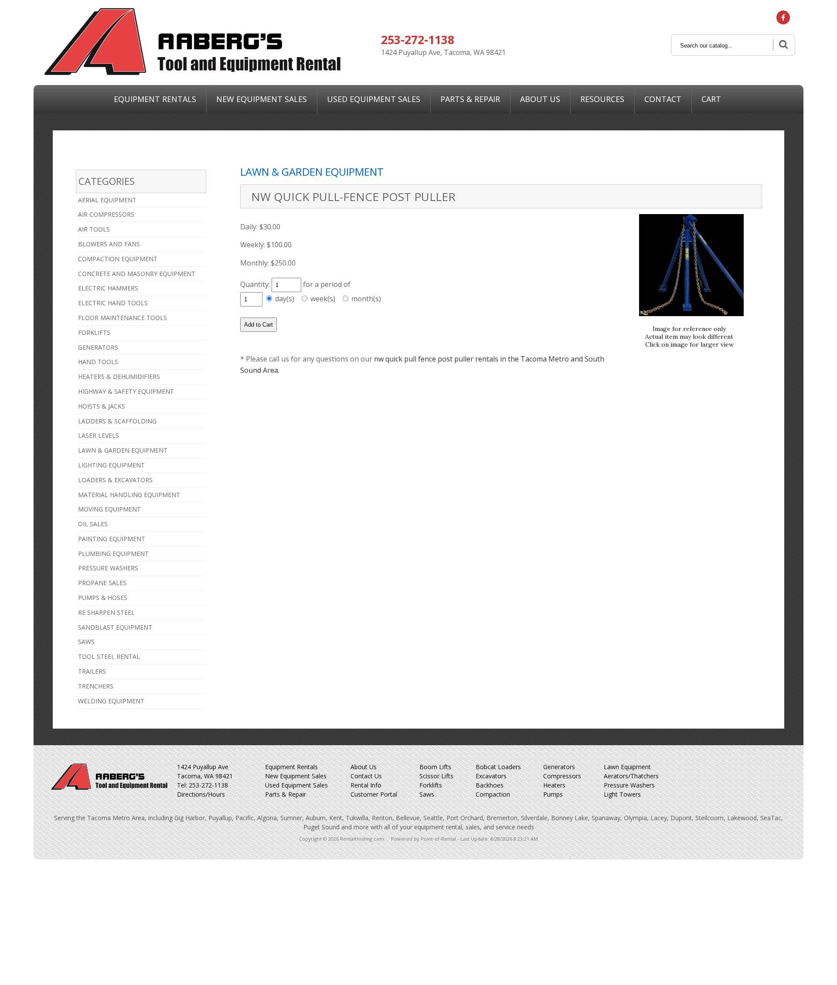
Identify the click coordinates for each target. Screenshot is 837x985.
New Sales (261, 99)
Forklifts (430, 785)
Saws (426, 794)
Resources (602, 99)
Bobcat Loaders (498, 767)
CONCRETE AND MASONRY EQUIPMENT (136, 273)
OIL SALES (93, 524)
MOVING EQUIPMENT (109, 509)
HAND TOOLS (98, 362)
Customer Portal (373, 794)
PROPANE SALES (102, 583)
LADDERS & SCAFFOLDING (117, 421)
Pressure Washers (629, 785)
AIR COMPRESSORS (106, 214)
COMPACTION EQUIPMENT (117, 259)
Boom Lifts (435, 767)
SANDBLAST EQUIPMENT (115, 627)
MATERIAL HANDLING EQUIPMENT (129, 495)
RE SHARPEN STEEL (106, 612)
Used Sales (373, 99)
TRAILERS (92, 671)
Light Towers (622, 794)
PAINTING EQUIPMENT (111, 539)
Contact (662, 99)
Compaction (493, 794)
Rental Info (365, 785)
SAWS (86, 641)
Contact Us (366, 776)
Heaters (554, 785)
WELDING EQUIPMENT (111, 701)
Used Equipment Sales (296, 785)
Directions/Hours (201, 794)
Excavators (491, 776)
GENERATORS (98, 347)
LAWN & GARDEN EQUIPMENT (122, 450)
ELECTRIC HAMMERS (108, 288)
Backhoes (490, 785)
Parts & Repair (470, 99)
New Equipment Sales (296, 776)
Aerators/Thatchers (631, 776)
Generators (559, 767)
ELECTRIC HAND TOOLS (113, 303)
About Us (540, 99)
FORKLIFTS (94, 332)
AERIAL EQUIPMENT (107, 200)
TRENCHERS (95, 686)
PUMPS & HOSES (102, 597)
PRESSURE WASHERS (108, 568)
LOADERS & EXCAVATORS (115, 480)
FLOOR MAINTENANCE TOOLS (122, 318)
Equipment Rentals (155, 99)
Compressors (562, 776)
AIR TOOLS (94, 229)
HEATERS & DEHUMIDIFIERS (119, 376)
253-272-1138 (417, 40)
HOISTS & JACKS (101, 406)
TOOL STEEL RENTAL (109, 656)
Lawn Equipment (627, 767)
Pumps (553, 794)
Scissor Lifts (436, 776)
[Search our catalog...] (782, 45)
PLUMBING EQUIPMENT (113, 553)
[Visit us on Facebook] (783, 17)
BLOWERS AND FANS (109, 244)
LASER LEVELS (98, 435)
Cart (711, 99)
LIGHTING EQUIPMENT (111, 465)
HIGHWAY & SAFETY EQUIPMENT (126, 391)
